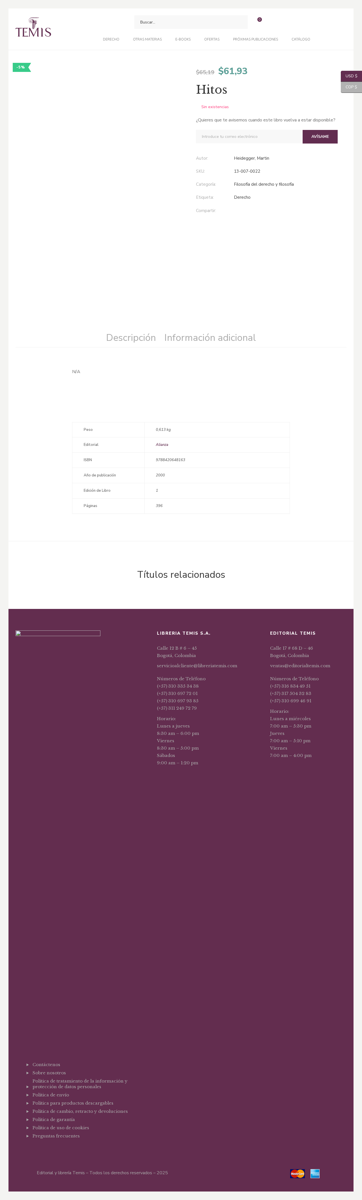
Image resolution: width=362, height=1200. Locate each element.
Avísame (320, 136)
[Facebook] (235, 211)
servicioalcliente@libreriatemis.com (197, 665)
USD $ (349, 76)
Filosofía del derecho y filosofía (264, 184)
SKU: (200, 171)
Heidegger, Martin (251, 158)
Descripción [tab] (131, 337)
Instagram (62, 1150)
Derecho (242, 197)
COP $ (349, 87)
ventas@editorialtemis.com (300, 665)
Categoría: (206, 184)
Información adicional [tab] (210, 337)
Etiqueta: (205, 197)
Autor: (202, 158)
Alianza (162, 444)
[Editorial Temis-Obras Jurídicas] (33, 29)
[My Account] (272, 22)
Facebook (34, 1150)
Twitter (48, 1150)
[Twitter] (247, 211)
